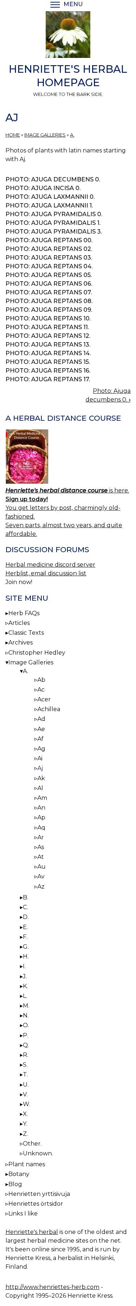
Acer (44, 699)
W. (26, 1104)
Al (40, 788)
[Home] (68, 35)
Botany (18, 1174)
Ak (41, 778)
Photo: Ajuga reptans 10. (48, 318)
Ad (41, 718)
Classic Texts (26, 632)
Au (41, 866)
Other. (32, 1143)
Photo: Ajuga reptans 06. (48, 283)
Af (40, 738)
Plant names (26, 1164)
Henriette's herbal (31, 1232)
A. (72, 135)
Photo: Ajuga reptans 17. (47, 379)
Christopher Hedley (36, 652)
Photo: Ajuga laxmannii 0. (50, 196)
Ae (41, 729)
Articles (19, 623)
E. (25, 927)
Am (42, 797)
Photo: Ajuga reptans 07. (48, 292)
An (41, 807)
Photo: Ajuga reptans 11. (47, 327)
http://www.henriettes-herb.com (52, 1287)
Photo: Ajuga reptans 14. (48, 353)
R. (25, 1054)
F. (25, 936)
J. (25, 976)
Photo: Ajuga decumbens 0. (52, 179)
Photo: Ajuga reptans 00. (48, 240)
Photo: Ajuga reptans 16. (47, 370)
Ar (40, 837)
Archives (20, 642)
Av (41, 876)
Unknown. (38, 1153)
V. (25, 1094)
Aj (40, 768)
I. (24, 966)
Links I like (23, 1213)
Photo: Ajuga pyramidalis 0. (53, 214)
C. (25, 907)
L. (25, 995)
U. (26, 1084)
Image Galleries (45, 135)
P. (25, 1035)
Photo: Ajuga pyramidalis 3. (53, 231)
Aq (41, 827)
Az (41, 886)
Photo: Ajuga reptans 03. (48, 257)
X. (25, 1113)
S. (25, 1064)
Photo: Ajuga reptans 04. (48, 266)
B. (25, 897)
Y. (25, 1123)
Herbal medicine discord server (50, 564)
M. (26, 1005)
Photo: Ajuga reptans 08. (48, 301)
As (40, 847)
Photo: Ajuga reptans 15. (47, 361)
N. (26, 1015)
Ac (41, 689)
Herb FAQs (24, 613)
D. (26, 917)
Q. (26, 1045)
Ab (41, 679)
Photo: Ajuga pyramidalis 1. (52, 222)
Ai (39, 758)
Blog (15, 1184)
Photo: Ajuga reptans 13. (47, 344)
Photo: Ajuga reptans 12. (47, 335)
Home (12, 135)
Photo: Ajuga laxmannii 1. (49, 205)
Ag (41, 748)
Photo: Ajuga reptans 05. (48, 275)
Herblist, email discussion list (45, 573)
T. (25, 1074)
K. (25, 986)
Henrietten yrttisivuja (39, 1193)
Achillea (48, 709)
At (40, 856)
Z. (25, 1133)
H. (26, 956)
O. (26, 1025)
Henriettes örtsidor (35, 1203)
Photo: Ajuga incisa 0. (43, 188)
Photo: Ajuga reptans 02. (48, 248)
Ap (41, 817)
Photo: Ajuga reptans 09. (48, 309)
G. (26, 946)
